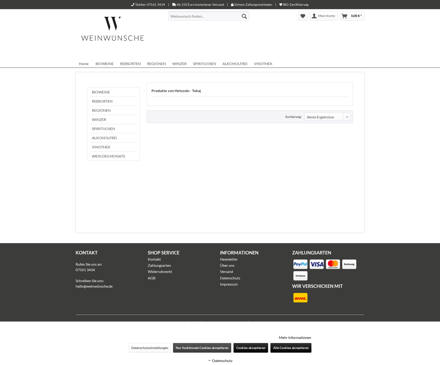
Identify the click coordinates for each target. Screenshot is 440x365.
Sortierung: (293, 117)
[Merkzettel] (303, 16)
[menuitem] (208, 16)
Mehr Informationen (295, 337)
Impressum (229, 284)
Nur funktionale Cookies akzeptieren (202, 348)
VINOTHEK (101, 147)
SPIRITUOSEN (103, 128)
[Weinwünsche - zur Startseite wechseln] (112, 34)
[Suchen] (244, 16)
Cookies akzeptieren (250, 348)
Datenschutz (230, 278)
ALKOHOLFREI (104, 138)
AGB (151, 278)
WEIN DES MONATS (108, 156)
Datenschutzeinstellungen (149, 348)
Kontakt (154, 259)
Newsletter (229, 259)
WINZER (99, 119)
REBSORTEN (102, 101)
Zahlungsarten (159, 265)
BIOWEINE (101, 92)
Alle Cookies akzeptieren (291, 348)
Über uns (227, 265)
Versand (226, 271)
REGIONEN (101, 110)
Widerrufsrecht (160, 271)
